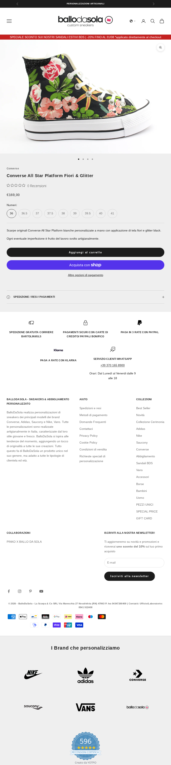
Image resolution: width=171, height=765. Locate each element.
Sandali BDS (144, 463)
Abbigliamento (145, 456)
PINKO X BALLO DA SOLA (24, 541)
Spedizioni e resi (90, 408)
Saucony (142, 442)
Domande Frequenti (92, 422)
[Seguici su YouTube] (41, 591)
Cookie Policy (88, 442)
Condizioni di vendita (93, 449)
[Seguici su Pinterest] (30, 591)
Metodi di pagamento (93, 415)
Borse (140, 484)
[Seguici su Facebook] (9, 591)
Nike (139, 435)
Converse (13, 168)
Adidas (140, 428)
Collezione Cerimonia (150, 422)
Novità (140, 415)
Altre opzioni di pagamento (85, 275)
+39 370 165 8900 (113, 365)
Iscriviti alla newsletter (129, 576)
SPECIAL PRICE (147, 511)
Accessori (142, 477)
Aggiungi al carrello (85, 252)
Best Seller (143, 408)
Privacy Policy (88, 435)
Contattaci (86, 428)
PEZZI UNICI (144, 504)
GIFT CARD (144, 518)
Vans (139, 470)
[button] (132, 21)
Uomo (140, 497)
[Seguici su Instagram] (20, 591)
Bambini (141, 490)
